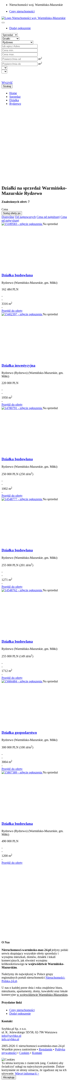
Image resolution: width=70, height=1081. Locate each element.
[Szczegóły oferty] (22, 224)
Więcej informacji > (27, 1073)
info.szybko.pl (10, 1039)
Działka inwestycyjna (18, 365)
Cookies (24, 1053)
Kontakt (37, 1053)
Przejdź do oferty (12, 310)
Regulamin (45, 1049)
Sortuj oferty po (11, 213)
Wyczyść (7, 82)
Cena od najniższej (48, 217)
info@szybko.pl (11, 1035)
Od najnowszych (25, 217)
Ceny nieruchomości (22, 11)
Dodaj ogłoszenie (20, 1013)
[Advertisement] (35, 144)
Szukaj (7, 86)
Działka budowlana (17, 275)
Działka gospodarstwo (19, 732)
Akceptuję (8, 1077)
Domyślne (8, 217)
